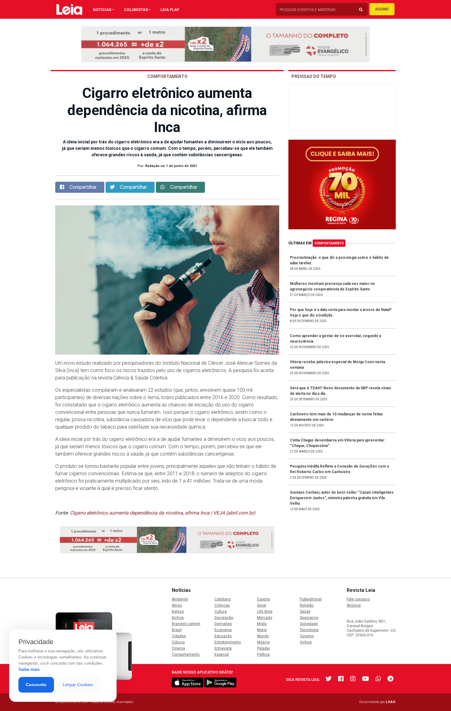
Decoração (223, 618)
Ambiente (180, 599)
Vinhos (306, 642)
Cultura (220, 611)
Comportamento (329, 243)
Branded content (186, 624)
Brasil (177, 630)
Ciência (178, 642)
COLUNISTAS (136, 10)
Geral (261, 605)
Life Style (264, 611)
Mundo (263, 636)
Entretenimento (227, 642)
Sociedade (309, 624)
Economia (223, 630)
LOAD (391, 702)
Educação (223, 636)
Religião (307, 605)
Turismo (307, 636)
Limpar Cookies (78, 684)
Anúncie (354, 605)
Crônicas (222, 605)
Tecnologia (309, 630)
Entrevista (223, 648)
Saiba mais (29, 669)
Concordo (36, 684)
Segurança (309, 618)
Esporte (263, 599)
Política (263, 654)
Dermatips (223, 624)
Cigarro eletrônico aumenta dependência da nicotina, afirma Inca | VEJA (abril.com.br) (162, 513)
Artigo (177, 605)
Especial (221, 654)
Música (263, 642)
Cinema (178, 648)
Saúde (305, 611)
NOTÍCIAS (102, 10)
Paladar (263, 648)
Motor (262, 630)
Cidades (179, 636)
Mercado (264, 618)
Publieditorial (311, 599)
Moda (262, 624)
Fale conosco (358, 599)
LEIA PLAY (169, 10)
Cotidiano (222, 599)
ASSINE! (382, 9)
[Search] (360, 10)
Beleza (178, 611)
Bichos (178, 618)
